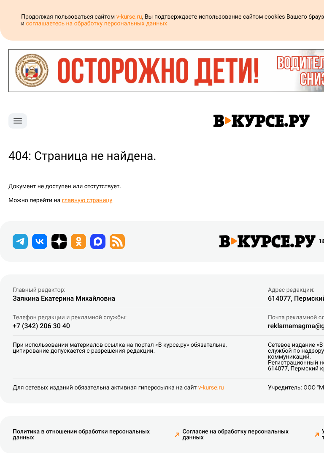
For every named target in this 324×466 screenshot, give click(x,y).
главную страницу (87, 200)
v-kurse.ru (129, 17)
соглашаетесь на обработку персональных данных (96, 23)
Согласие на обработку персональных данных (235, 435)
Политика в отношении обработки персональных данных (81, 435)
